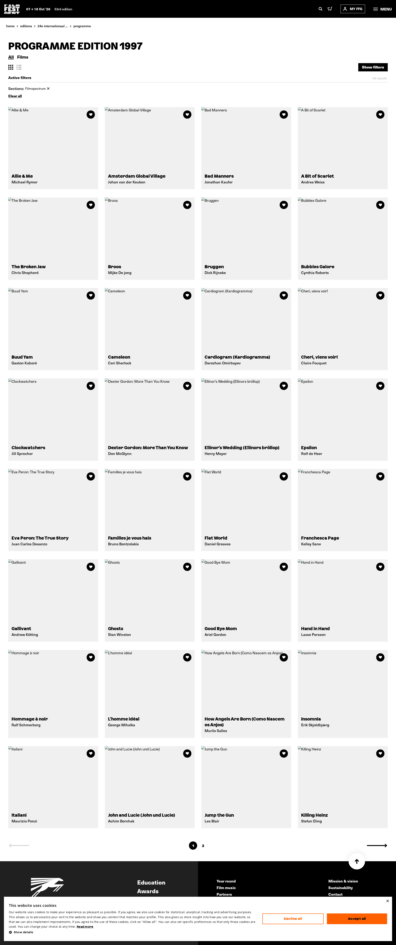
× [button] (387, 901)
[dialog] (198, 919)
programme (82, 26)
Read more (85, 926)
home (10, 26)
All (11, 57)
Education (151, 882)
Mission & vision (343, 881)
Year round (226, 881)
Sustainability (340, 887)
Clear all (15, 95)
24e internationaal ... (53, 26)
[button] (132, 932)
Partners (224, 894)
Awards (148, 891)
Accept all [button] (357, 919)
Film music (226, 887)
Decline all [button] (293, 919)
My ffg (356, 8)
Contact (335, 894)
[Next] (377, 845)
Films (22, 57)
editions (26, 26)
